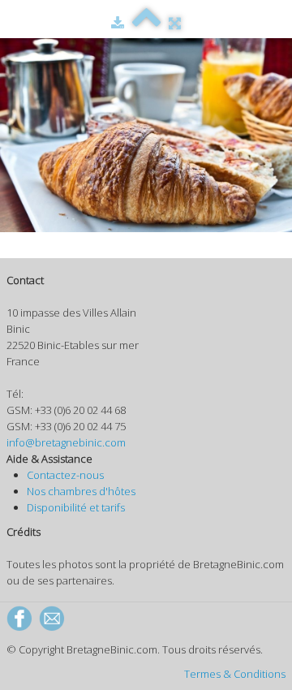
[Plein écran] (175, 22)
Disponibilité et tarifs (76, 507)
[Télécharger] (117, 22)
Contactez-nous (65, 475)
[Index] (146, 22)
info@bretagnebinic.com (66, 442)
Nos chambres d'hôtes (81, 491)
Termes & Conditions (235, 673)
